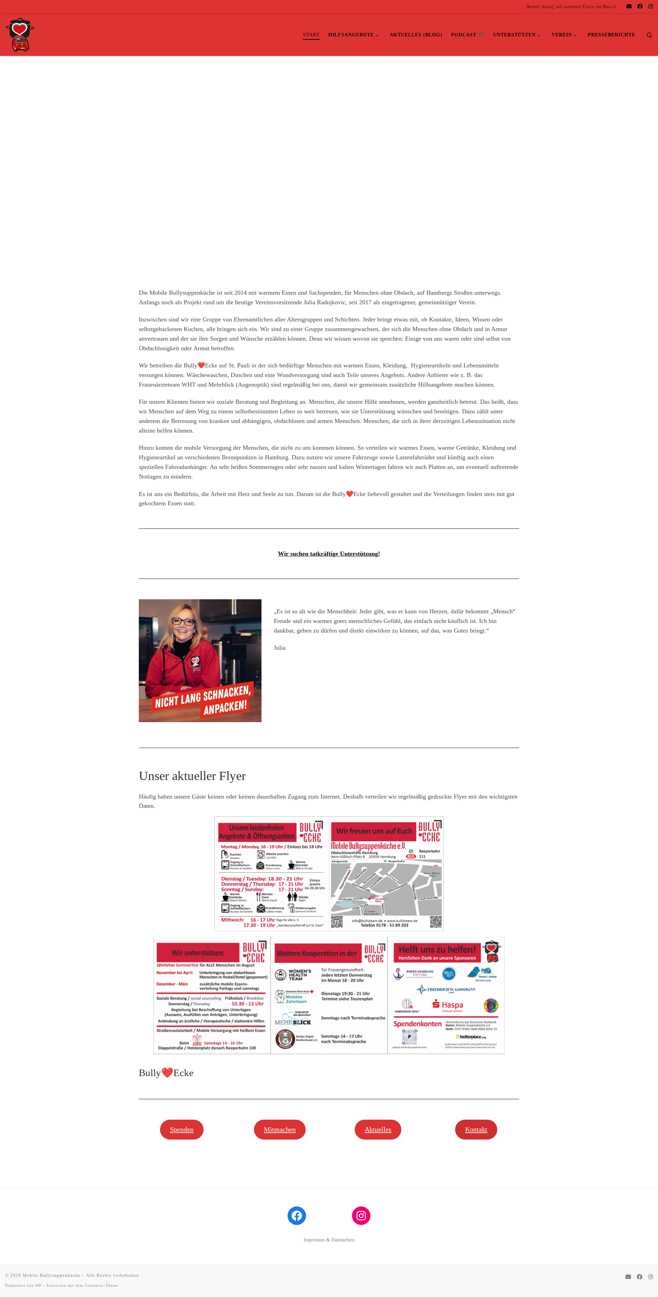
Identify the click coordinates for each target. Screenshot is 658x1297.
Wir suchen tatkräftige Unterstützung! (329, 553)
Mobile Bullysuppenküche (52, 1275)
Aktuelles (378, 1129)
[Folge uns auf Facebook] (640, 7)
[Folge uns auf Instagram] (650, 7)
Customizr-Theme (101, 1285)
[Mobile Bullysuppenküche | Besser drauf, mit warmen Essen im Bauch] (20, 33)
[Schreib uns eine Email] (629, 7)
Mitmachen (280, 1129)
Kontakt (476, 1129)
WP (38, 1285)
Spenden (182, 1129)
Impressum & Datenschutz (329, 1239)
